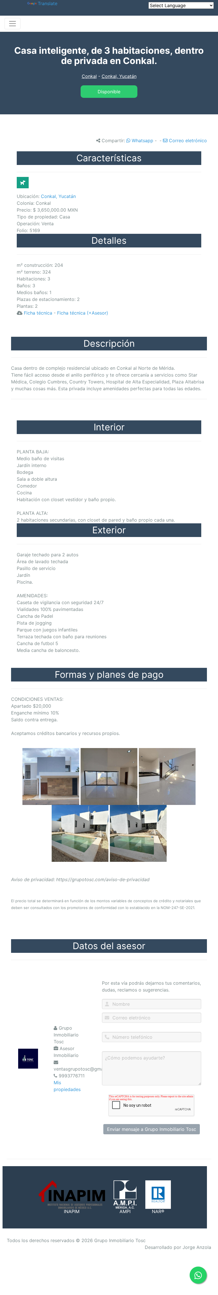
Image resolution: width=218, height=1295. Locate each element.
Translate (47, 3)
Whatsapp (141, 140)
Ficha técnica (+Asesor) (82, 313)
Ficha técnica (38, 313)
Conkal (89, 76)
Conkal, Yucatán (119, 76)
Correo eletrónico (187, 140)
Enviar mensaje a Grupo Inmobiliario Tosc (151, 1129)
